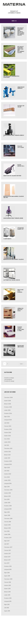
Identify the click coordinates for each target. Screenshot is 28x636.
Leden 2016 (7, 595)
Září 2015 (6, 607)
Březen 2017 (7, 560)
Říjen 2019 (7, 486)
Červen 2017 (7, 550)
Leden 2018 (7, 534)
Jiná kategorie (8, 379)
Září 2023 (6, 423)
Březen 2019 (7, 496)
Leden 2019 (7, 502)
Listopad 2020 (8, 464)
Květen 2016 (7, 585)
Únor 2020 (7, 477)
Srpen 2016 (7, 576)
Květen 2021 (7, 451)
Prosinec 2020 (8, 461)
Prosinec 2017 (8, 537)
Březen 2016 (7, 592)
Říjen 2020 (7, 467)
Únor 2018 (6, 531)
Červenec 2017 (8, 547)
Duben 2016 (7, 588)
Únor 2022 (7, 439)
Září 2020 (6, 471)
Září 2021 (6, 445)
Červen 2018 (7, 521)
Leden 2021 (7, 458)
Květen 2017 (7, 553)
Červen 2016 (7, 582)
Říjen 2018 (7, 512)
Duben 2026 (7, 400)
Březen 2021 (7, 455)
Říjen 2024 (7, 416)
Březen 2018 (7, 528)
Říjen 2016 (7, 572)
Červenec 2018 (8, 518)
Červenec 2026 (8, 397)
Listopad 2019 (7, 483)
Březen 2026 (7, 404)
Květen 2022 (7, 432)
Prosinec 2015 (7, 598)
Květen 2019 (7, 493)
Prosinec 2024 (8, 413)
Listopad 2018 (7, 509)
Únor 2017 (6, 563)
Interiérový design (9, 378)
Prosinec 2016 (8, 566)
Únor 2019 (6, 499)
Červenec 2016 (8, 579)
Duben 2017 (7, 557)
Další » (21, 364)
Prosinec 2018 (8, 506)
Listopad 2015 (7, 601)
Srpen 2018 (7, 515)
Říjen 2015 (6, 604)
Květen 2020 (7, 474)
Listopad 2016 (7, 569)
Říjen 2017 (7, 541)
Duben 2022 (7, 435)
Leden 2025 (7, 410)
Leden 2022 (7, 442)
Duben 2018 (7, 525)
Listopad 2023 (8, 420)
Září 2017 (6, 544)
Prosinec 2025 (8, 407)
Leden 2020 (7, 480)
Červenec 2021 (8, 448)
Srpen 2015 (7, 611)
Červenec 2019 (8, 490)
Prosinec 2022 (8, 429)
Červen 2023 (7, 426)
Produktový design (9, 381)
